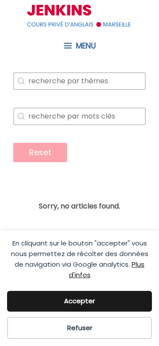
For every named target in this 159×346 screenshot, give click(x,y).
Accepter (79, 300)
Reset (40, 152)
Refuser (79, 327)
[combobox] (79, 81)
